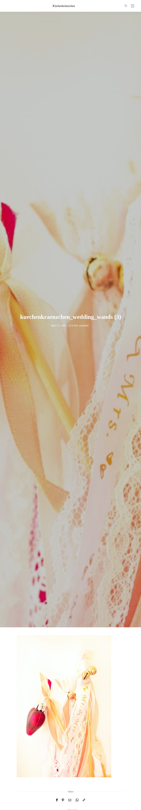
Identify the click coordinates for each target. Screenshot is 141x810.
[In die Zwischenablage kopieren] (84, 800)
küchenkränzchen (64, 6)
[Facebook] (56, 800)
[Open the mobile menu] (132, 6)
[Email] (70, 800)
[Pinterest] (63, 800)
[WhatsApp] (77, 800)
